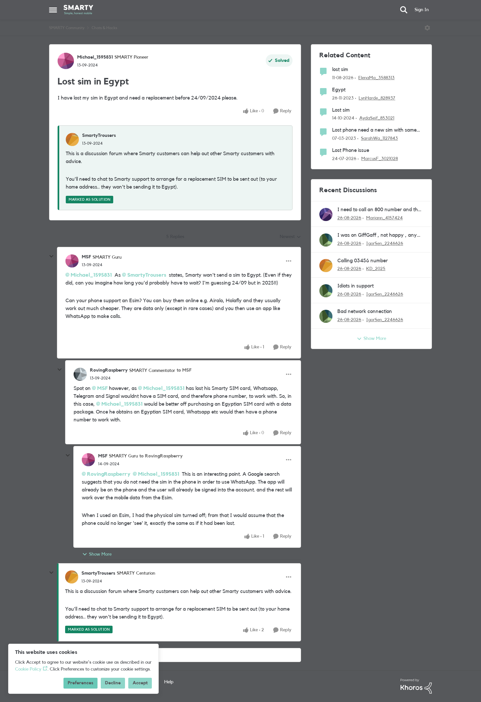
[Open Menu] (427, 27)
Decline (113, 683)
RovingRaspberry (109, 370)
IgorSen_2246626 (384, 243)
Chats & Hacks (104, 28)
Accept (140, 683)
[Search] (404, 10)
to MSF (184, 370)
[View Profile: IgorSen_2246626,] (325, 240)
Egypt (339, 89)
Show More (100, 554)
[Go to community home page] (78, 10)
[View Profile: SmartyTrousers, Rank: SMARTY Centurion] (71, 576)
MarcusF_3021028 (379, 159)
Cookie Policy (28, 669)
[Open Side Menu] (53, 10)
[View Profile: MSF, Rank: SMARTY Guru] (72, 261)
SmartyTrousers (99, 135)
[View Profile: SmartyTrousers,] (72, 139)
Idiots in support (355, 285)
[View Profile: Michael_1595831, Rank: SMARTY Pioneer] (66, 61)
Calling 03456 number (362, 260)
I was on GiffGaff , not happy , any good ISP (377, 235)
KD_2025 (375, 269)
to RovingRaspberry (161, 456)
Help (168, 682)
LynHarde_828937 (377, 98)
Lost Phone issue (350, 150)
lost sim (340, 69)
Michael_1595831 (95, 57)
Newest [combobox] (290, 237)
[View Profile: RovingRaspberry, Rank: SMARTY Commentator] (80, 374)
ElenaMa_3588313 (376, 78)
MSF (86, 257)
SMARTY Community (66, 28)
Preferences (80, 683)
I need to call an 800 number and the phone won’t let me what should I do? (378, 210)
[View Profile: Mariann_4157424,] (325, 214)
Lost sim (341, 110)
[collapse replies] (51, 256)
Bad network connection (364, 311)
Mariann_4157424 (384, 218)
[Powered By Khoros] (416, 686)
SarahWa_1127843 (379, 138)
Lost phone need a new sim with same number (374, 130)
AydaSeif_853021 (376, 118)
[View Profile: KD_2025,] (325, 265)
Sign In (422, 10)
